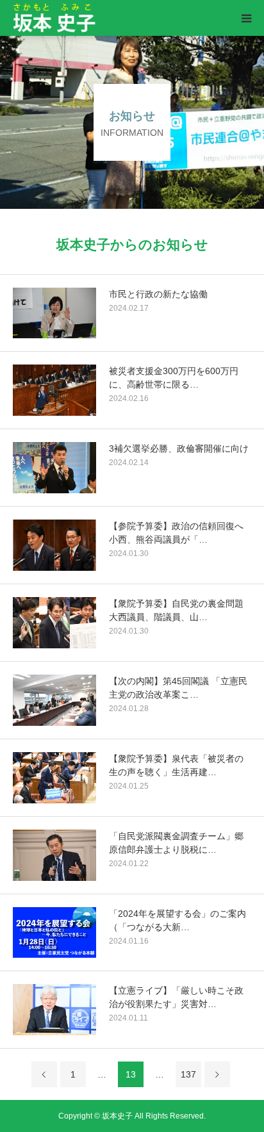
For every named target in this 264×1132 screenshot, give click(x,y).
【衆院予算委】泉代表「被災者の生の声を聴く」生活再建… (176, 765)
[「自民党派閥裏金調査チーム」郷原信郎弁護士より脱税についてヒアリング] (54, 855)
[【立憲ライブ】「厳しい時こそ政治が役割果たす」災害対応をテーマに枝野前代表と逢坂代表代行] (54, 1009)
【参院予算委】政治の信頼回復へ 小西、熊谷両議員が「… (180, 533)
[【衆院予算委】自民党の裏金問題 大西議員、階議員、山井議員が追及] (54, 622)
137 (188, 1074)
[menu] (246, 18)
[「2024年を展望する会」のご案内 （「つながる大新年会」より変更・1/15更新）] (54, 932)
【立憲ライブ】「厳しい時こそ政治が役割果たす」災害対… (176, 997)
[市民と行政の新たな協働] (54, 313)
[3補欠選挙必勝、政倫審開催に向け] (54, 467)
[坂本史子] (94, 18)
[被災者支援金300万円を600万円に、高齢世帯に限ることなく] (54, 390)
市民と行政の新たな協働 (158, 294)
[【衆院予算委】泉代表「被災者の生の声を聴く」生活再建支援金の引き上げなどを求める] (54, 777)
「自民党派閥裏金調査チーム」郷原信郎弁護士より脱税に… (176, 843)
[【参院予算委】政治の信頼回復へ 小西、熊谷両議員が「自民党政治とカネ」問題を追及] (54, 545)
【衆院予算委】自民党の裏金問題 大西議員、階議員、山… (180, 610)
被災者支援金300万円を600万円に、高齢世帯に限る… (173, 378)
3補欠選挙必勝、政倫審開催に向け (179, 448)
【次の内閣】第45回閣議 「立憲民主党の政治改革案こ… (178, 688)
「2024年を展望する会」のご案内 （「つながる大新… (177, 920)
